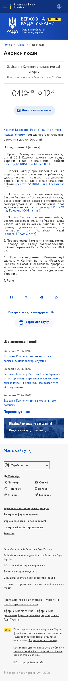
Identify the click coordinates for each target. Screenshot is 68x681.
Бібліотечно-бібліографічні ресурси (24, 565)
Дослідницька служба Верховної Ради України (29, 578)
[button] (27, 465)
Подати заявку (18, 430)
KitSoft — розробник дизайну (29, 662)
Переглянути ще (17, 412)
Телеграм (44, 495)
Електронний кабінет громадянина (23, 527)
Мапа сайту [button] (15, 450)
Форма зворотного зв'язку (42, 640)
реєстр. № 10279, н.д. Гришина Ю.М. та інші (34, 209)
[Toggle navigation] (5, 6)
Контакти (9, 533)
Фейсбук (13, 476)
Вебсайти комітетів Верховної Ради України (28, 549)
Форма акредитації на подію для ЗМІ (25, 521)
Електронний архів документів (20, 571)
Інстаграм (14, 488)
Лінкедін (13, 495)
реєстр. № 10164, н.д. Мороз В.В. (27, 164)
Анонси (21, 45)
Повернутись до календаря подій (31, 312)
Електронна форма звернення (21, 514)
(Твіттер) (13, 482)
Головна (8, 45)
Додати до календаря (36, 110)
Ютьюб (43, 482)
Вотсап (43, 488)
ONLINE (54, 19)
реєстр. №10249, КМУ (20, 234)
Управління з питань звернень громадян (26, 508)
